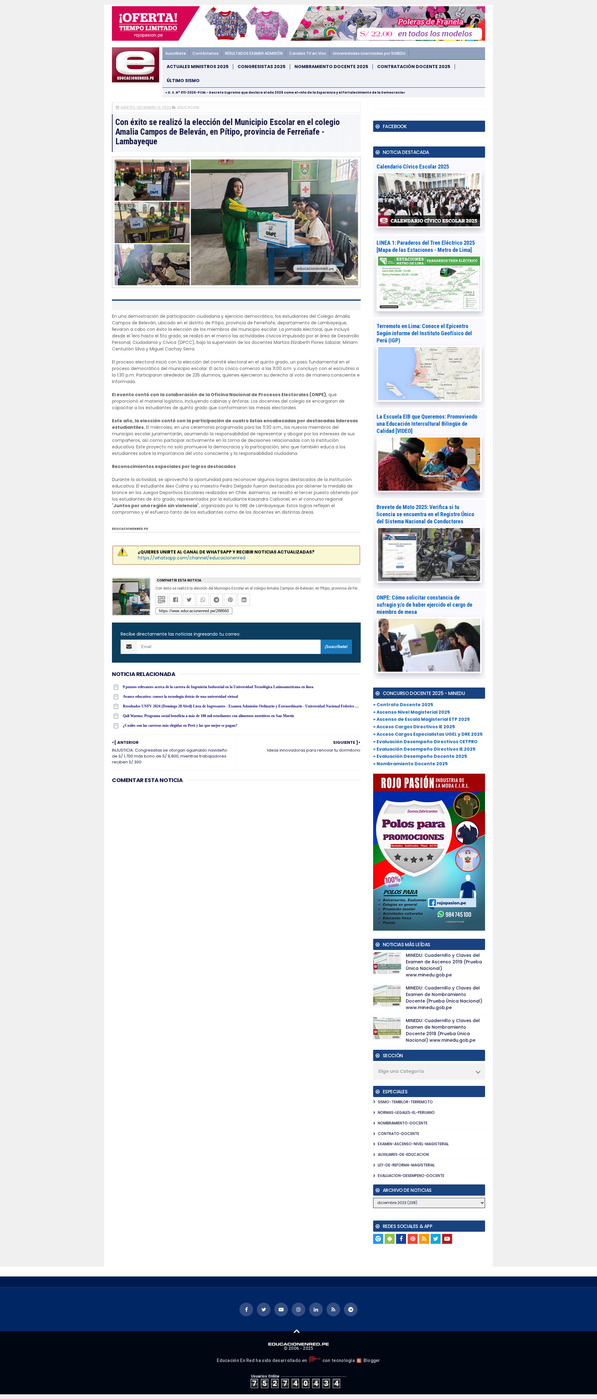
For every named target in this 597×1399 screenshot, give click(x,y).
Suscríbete (175, 53)
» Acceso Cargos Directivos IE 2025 (414, 727)
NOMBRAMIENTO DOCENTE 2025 (331, 66)
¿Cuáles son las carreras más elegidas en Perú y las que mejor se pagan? (180, 725)
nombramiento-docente (403, 1123)
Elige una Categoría (401, 1071)
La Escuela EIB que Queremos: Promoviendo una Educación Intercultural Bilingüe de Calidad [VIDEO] (427, 423)
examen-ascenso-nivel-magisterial (413, 1144)
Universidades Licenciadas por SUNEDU (369, 53)
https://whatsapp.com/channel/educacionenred (191, 558)
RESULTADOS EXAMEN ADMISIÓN (254, 53)
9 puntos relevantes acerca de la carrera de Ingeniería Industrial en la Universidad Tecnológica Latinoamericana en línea (218, 687)
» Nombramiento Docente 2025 (410, 764)
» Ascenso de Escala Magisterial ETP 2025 (421, 719)
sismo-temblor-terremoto (405, 1102)
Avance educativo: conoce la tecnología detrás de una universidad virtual (180, 696)
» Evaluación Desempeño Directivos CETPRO (425, 742)
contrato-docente (398, 1133)
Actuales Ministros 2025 (198, 66)
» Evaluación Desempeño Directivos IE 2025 (424, 749)
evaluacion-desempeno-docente (411, 1175)
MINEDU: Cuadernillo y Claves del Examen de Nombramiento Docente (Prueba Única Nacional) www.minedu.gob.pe (444, 998)
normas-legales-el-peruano (406, 1112)
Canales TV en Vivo (307, 53)
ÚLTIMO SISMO (183, 80)
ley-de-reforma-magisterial (406, 1165)
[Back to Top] (297, 1331)
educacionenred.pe (130, 528)
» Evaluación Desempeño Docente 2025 (420, 756)
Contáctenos (205, 53)
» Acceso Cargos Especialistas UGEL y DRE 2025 (428, 734)
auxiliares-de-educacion (403, 1154)
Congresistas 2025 (261, 66)
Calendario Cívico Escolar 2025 (413, 166)
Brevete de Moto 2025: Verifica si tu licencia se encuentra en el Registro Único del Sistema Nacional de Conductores (425, 514)
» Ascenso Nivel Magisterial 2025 (411, 712)
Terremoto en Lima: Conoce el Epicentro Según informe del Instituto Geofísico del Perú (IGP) (424, 333)
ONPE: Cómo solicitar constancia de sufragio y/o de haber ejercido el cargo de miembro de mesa (424, 604)
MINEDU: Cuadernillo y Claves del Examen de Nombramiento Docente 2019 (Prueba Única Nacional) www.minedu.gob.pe (443, 1030)
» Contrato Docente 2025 (403, 705)
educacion (188, 107)
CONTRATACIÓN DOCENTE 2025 (413, 66)
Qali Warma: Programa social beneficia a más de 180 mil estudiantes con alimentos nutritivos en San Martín (208, 716)
